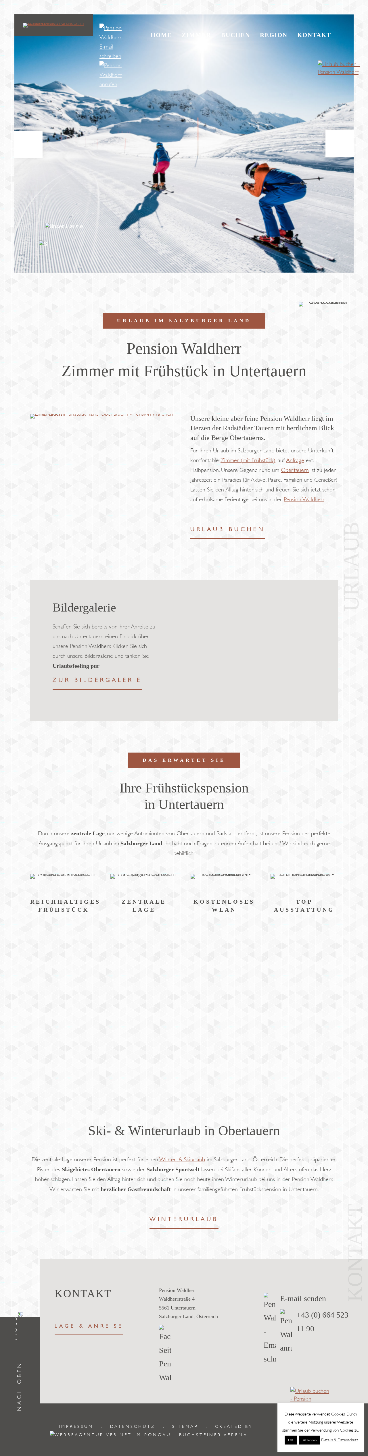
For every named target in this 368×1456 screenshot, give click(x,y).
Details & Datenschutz (339, 1440)
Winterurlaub (184, 1219)
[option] (184, 650)
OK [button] (290, 1440)
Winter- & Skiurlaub (182, 1159)
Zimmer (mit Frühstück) (248, 460)
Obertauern (295, 470)
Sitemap (185, 1426)
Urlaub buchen (227, 529)
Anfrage (295, 460)
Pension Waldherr (304, 499)
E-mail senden (303, 1298)
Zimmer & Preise (91, 680)
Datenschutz (133, 1426)
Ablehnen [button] (310, 1440)
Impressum (76, 1426)
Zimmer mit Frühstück (116, 636)
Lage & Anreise (89, 1326)
